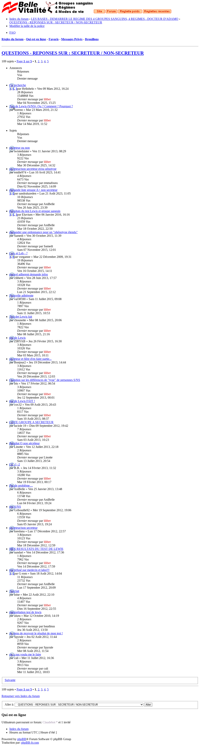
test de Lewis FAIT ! (22, 401)
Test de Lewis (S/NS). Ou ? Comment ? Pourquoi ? (41, 106)
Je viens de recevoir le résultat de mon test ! (36, 633)
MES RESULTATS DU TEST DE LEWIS (36, 549)
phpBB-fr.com (30, 742)
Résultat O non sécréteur (24, 443)
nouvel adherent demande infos (28, 274)
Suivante (10, 680)
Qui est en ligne (36, 39)
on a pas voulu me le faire (25, 654)
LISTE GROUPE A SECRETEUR (31, 422)
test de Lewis (17, 337)
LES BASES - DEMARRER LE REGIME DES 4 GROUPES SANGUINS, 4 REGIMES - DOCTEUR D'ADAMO (104, 19)
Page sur (24, 61)
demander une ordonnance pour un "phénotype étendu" (43, 232)
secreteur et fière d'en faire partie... (30, 358)
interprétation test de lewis (25, 612)
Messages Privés (71, 39)
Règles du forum (12, 39)
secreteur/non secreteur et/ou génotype (32, 168)
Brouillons (92, 39)
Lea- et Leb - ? (18, 253)
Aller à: (9, 704)
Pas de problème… (21, 485)
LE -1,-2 (14, 464)
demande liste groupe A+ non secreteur (33, 190)
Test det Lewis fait (20, 316)
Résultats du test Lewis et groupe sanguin (34, 211)
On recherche (17, 85)
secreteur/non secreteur (23, 527)
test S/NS (15, 506)
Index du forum (19, 19)
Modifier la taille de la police (27, 26)
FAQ (12, 32)
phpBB (21, 739)
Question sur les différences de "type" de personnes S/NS (44, 380)
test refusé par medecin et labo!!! (29, 570)
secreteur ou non (19, 147)
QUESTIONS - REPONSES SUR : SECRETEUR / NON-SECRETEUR (55, 22)
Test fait (14, 591)
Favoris (54, 39)
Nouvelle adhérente (21, 295)
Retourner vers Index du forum (21, 696)
